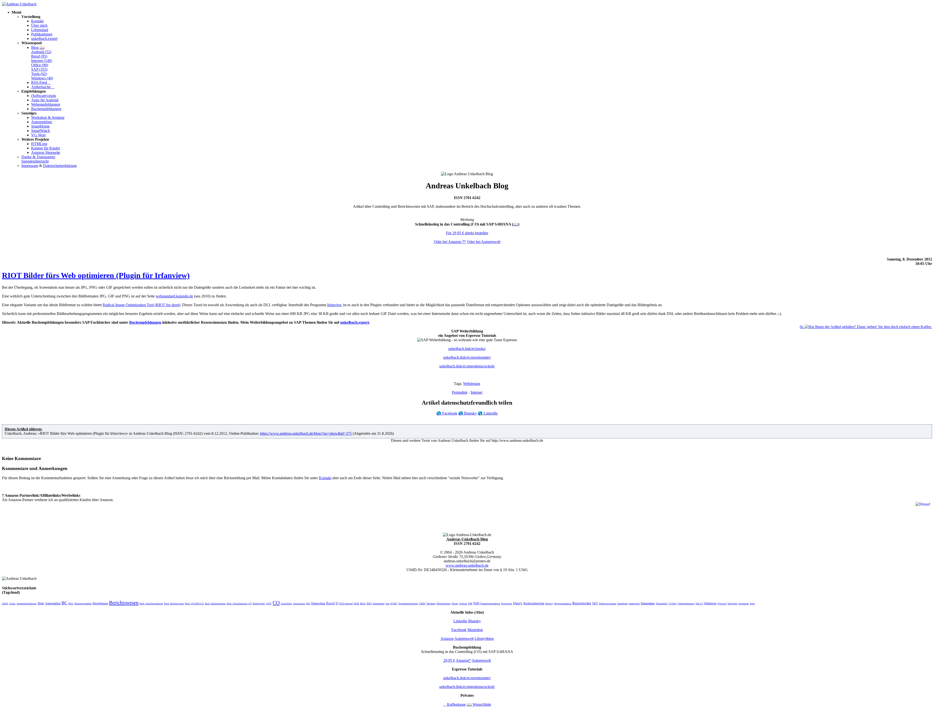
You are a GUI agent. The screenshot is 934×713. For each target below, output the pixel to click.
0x (802, 327)
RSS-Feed (41, 82)
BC (64, 602)
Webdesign (471, 384)
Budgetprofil (259, 603)
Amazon (447, 638)
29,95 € (449, 660)
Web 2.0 (699, 603)
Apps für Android (44, 100)
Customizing (299, 603)
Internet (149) (41, 61)
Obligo (454, 603)
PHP (470, 603)
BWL (70, 603)
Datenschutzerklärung (60, 166)
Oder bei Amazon (450, 242)
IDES (369, 603)
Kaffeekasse (454, 704)
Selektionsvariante (607, 603)
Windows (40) (42, 78)
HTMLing (39, 144)
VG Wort (38, 135)
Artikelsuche (42, 87)
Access (12, 603)
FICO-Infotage (346, 603)
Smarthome (622, 603)
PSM (476, 603)
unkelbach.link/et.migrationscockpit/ (467, 366)
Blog (38, 47)
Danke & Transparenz (38, 157)
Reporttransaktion (562, 603)
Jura (387, 603)
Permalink (459, 392)
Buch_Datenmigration (215, 603)
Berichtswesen (124, 603)
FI (337, 603)
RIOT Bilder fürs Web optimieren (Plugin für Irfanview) (96, 275)
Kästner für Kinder (45, 148)
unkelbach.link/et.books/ (467, 349)
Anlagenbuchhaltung (26, 603)
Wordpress (732, 603)
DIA (308, 603)
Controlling (286, 603)
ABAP (5, 603)
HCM (356, 603)
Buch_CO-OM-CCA (194, 603)
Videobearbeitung (686, 603)
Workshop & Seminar (47, 117)
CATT (269, 603)
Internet (476, 392)
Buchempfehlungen (46, 109)
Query (517, 603)
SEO (595, 603)
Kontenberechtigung (408, 603)
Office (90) (39, 65)
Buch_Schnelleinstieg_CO (239, 603)
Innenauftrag (379, 603)
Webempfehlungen (45, 104)
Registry (549, 603)
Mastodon (475, 630)
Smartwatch (634, 603)
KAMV (393, 603)
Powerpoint (506, 603)
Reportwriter (581, 603)
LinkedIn (488, 413)
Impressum (29, 166)
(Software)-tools (43, 96)
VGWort (673, 603)
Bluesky (467, 413)
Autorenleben (41, 122)
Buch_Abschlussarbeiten (151, 603)
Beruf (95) (39, 56)
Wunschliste (479, 704)
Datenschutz (318, 603)
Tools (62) (39, 74)
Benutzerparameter (83, 603)
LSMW (422, 603)
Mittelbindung (443, 603)
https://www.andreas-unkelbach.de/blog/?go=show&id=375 (306, 433)
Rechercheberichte (533, 603)
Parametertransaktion (490, 603)
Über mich (39, 25)
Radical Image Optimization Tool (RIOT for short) (141, 305)
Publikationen (41, 34)
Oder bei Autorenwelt (483, 242)
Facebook (446, 413)
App (40, 603)
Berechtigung (100, 603)
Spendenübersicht (35, 161)
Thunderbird (662, 603)
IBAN (363, 603)
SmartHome (40, 126)
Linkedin (460, 621)
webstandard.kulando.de (174, 296)
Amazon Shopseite (45, 152)
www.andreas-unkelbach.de (467, 565)
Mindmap (431, 603)
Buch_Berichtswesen (174, 603)
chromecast (743, 603)
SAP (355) (39, 69)
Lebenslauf (39, 30)
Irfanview (334, 305)
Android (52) (41, 52)
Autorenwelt (464, 638)
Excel (330, 603)
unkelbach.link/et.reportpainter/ (467, 357)
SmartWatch (40, 131)
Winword (722, 603)
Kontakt (37, 21)
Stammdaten (648, 603)
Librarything (484, 638)
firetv (752, 603)
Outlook (463, 603)
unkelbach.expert (44, 38)
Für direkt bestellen (467, 233)
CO (276, 603)
